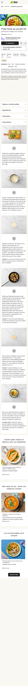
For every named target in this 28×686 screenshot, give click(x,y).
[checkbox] (1, 34)
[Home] (2, 7)
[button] (14, 110)
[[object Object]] (21, 43)
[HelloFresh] (14, 2)
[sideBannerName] (14, 91)
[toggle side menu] (2, 2)
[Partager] (25, 43)
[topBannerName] (14, 11)
